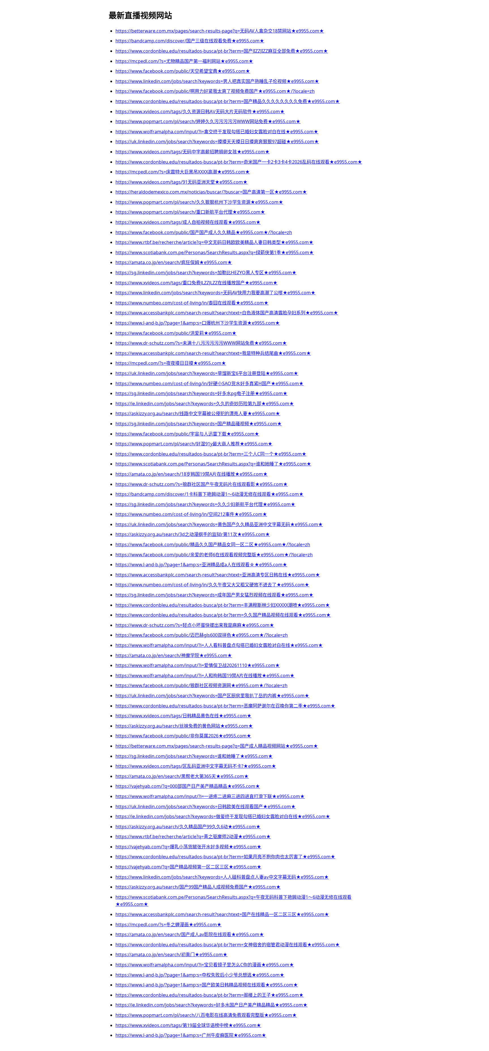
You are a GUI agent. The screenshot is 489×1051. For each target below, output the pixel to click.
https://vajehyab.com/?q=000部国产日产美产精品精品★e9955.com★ (187, 786)
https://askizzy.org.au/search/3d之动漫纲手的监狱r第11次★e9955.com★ (192, 534)
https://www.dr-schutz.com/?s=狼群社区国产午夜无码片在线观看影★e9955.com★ (201, 484)
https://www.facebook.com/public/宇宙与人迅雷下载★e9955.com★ (187, 434)
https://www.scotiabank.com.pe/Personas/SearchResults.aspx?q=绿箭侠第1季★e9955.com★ (214, 252)
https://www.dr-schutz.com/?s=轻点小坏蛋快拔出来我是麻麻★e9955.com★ (194, 625)
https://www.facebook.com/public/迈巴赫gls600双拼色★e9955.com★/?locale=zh (201, 635)
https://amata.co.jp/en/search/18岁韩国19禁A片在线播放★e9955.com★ (191, 474)
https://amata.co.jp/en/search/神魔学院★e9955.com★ (173, 655)
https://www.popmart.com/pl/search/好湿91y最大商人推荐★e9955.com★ (194, 444)
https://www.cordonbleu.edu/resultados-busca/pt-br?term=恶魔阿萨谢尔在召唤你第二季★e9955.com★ (225, 706)
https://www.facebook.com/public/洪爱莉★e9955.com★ (176, 333)
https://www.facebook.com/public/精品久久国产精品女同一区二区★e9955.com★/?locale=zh (212, 544)
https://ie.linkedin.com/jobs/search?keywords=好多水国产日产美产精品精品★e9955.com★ (211, 1005)
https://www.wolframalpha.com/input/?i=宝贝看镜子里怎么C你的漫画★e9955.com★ (204, 965)
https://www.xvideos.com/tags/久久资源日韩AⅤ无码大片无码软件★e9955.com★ (200, 111)
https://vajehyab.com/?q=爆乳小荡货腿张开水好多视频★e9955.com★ (188, 847)
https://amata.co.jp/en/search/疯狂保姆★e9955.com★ (173, 262)
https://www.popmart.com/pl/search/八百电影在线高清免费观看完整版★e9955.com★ (206, 1015)
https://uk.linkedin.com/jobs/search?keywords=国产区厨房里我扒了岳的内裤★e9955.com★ (212, 695)
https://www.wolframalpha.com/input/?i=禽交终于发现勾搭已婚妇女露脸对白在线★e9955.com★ (216, 131)
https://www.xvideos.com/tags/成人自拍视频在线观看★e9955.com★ (188, 222)
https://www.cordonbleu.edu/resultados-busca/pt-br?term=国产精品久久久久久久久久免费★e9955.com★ (227, 101)
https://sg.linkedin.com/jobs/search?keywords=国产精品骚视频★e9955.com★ (198, 424)
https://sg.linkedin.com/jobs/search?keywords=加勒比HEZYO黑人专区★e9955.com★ (206, 272)
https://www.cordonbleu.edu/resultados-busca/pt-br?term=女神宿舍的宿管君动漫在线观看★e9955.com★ (227, 944)
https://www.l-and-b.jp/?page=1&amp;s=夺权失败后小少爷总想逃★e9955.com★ (199, 975)
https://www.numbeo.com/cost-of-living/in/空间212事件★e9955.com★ (191, 514)
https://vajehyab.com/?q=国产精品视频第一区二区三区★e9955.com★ (188, 867)
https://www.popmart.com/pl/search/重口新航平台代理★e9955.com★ (190, 212)
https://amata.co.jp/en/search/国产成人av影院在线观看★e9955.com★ (189, 934)
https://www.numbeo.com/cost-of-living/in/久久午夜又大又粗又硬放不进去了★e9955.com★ (212, 585)
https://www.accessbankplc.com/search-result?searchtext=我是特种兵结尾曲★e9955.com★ (213, 353)
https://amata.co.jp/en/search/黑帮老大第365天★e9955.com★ (182, 776)
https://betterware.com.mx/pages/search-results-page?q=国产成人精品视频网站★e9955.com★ (216, 746)
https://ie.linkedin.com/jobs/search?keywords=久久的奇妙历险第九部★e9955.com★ (204, 403)
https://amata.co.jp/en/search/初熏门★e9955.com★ (171, 954)
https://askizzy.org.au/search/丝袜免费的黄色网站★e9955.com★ (184, 726)
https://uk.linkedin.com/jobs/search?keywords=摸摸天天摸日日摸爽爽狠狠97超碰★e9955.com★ (217, 141)
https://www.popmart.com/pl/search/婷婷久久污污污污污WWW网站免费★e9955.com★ (208, 121)
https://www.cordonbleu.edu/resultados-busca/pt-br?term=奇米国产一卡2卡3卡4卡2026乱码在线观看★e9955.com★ (238, 162)
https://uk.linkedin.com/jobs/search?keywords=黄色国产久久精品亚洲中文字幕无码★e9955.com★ (219, 524)
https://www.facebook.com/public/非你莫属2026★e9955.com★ (183, 736)
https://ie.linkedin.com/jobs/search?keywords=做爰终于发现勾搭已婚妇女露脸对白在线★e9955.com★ (222, 816)
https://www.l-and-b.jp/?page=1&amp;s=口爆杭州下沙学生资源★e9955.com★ (197, 323)
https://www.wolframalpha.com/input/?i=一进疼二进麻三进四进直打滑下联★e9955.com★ (210, 796)
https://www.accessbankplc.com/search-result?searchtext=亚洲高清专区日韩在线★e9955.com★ (217, 575)
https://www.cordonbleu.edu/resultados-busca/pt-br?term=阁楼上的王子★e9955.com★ (209, 995)
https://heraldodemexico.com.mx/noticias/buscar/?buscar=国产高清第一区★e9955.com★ (211, 192)
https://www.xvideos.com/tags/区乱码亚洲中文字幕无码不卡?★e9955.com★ (195, 766)
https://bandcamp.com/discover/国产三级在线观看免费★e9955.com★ (189, 41)
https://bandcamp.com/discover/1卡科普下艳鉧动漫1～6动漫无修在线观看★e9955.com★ (209, 494)
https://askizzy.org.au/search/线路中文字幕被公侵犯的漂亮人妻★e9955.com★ (197, 413)
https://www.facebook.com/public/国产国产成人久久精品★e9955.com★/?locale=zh (203, 232)
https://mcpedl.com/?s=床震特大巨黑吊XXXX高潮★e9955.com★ (182, 172)
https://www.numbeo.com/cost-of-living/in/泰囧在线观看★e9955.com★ (192, 303)
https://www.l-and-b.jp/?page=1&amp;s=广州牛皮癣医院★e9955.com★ (190, 1035)
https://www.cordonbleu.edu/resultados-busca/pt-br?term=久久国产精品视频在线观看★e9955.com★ (223, 615)
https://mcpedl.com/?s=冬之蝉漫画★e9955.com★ (168, 924)
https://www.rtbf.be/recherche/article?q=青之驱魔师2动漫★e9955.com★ (193, 836)
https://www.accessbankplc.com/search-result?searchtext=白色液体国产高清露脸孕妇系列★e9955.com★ (226, 313)
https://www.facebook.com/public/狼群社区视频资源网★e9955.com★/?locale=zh (201, 685)
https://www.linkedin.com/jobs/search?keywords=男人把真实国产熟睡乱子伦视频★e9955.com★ (217, 81)
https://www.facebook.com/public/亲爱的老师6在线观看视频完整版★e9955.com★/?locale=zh (214, 555)
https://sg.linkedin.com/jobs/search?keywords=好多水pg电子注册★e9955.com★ (201, 393)
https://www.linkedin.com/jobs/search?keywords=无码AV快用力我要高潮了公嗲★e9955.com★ (215, 292)
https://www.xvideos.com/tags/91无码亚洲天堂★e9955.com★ (181, 182)
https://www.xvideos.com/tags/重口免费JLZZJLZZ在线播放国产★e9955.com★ (196, 283)
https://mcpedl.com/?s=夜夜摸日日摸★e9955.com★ (170, 363)
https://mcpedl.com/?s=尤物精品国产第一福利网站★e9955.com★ (184, 61)
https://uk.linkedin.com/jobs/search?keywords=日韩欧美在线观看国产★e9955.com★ (205, 806)
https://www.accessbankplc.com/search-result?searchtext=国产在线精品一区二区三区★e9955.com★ (222, 914)
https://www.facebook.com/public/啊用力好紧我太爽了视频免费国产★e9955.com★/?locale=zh (215, 91)
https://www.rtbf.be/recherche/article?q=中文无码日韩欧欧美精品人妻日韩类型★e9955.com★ (214, 242)
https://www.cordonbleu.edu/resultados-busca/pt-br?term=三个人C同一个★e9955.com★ (210, 454)
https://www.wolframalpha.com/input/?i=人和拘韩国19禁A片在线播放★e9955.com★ (205, 675)
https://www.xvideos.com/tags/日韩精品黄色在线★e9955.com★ (183, 716)
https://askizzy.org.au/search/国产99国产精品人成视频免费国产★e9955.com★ (198, 887)
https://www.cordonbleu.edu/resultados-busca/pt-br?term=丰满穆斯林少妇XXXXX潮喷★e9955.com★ (222, 605)
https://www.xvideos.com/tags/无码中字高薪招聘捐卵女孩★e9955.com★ (192, 152)
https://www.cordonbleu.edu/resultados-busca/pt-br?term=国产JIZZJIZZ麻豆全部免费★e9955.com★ (221, 51)
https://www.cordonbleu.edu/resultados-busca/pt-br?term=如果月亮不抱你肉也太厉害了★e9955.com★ (225, 856)
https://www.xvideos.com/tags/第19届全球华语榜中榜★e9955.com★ (188, 1025)
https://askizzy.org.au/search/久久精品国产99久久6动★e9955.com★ (188, 826)
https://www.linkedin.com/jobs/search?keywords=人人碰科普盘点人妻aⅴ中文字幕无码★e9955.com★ (222, 877)
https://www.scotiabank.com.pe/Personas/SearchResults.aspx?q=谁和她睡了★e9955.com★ (213, 464)
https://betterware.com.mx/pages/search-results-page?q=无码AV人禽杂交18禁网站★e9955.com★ (219, 31)
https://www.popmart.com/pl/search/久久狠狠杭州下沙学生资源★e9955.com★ (199, 202)
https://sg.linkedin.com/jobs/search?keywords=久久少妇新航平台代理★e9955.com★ (205, 504)
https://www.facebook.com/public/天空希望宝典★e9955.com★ (182, 71)
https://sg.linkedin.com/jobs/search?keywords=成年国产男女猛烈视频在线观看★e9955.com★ (214, 595)
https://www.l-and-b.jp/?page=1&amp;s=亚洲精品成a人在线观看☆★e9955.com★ (201, 564)
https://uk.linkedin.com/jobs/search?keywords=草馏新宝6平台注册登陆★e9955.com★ (206, 373)
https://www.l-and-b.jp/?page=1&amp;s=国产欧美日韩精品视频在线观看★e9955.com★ (206, 985)
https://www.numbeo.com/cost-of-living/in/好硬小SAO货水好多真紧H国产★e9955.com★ (209, 383)
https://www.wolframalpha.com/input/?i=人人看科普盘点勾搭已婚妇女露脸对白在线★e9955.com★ (219, 645)
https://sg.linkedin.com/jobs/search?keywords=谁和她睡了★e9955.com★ (194, 756)
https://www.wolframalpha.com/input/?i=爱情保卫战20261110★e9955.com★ (197, 665)
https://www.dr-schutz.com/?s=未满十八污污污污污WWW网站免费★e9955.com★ (201, 343)
